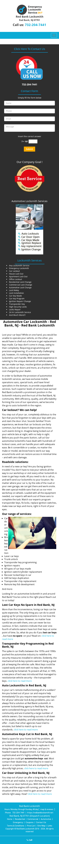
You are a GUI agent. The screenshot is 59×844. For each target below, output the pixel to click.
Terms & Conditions (15, 826)
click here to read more (20, 680)
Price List (31, 826)
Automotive (46, 819)
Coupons (29, 822)
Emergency (18, 822)
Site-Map (41, 826)
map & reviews (47, 809)
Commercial (32, 819)
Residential (20, 819)
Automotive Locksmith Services (29, 201)
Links (50, 826)
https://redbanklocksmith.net (40, 813)
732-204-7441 (35, 24)
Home (9, 819)
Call (30, 840)
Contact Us (41, 822)
